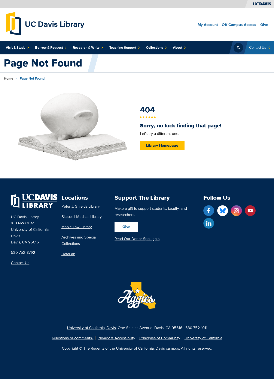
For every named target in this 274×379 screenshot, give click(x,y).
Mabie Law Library (76, 227)
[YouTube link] (250, 210)
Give (126, 227)
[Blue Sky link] (222, 210)
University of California (203, 338)
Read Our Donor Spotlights (137, 239)
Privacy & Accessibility (116, 338)
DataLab (68, 254)
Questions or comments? (72, 338)
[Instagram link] (236, 210)
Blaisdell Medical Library (81, 216)
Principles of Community (159, 338)
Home (8, 78)
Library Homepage (162, 145)
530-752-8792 (23, 252)
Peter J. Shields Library (80, 206)
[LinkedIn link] (208, 223)
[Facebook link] (208, 210)
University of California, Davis (91, 328)
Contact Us (20, 263)
